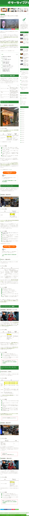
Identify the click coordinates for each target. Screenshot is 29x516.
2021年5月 (22, 138)
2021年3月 (22, 142)
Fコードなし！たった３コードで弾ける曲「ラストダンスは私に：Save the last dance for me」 (24, 73)
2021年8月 (22, 132)
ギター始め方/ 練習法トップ (5, 5)
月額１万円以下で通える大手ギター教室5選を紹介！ (24, 85)
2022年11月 (22, 111)
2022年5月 (22, 115)
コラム (14, 5)
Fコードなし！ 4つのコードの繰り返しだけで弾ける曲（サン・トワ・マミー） (24, 81)
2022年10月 (22, 113)
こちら (11, 169)
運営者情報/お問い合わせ (24, 5)
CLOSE (17, 54)
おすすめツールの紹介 (23, 95)
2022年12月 (22, 109)
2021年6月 (22, 136)
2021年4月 (22, 140)
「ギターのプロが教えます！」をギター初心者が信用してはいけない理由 (24, 77)
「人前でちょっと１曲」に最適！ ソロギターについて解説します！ (24, 88)
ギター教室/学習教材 (3, 14)
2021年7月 (22, 134)
